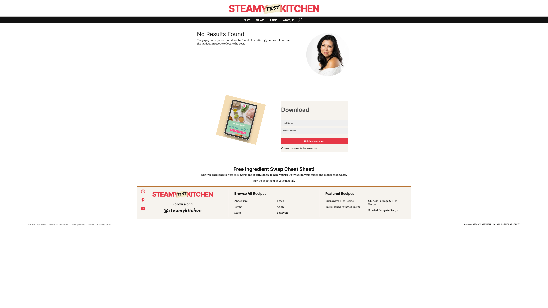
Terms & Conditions (58, 224)
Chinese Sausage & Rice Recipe (382, 202)
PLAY (260, 20)
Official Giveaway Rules (99, 224)
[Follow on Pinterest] (143, 200)
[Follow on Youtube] (143, 208)
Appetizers (240, 201)
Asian (280, 207)
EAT (247, 20)
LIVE (273, 20)
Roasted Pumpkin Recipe (383, 210)
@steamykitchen (183, 210)
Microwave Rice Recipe (339, 201)
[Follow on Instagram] (143, 191)
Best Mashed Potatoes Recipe (342, 207)
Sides (237, 212)
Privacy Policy (78, 224)
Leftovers (282, 212)
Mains (238, 207)
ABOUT (288, 20)
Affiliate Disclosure (36, 224)
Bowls (280, 201)
